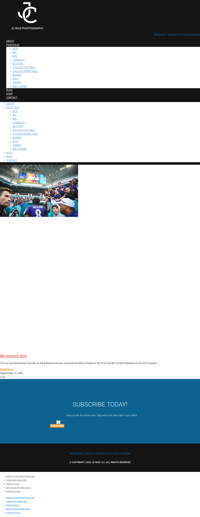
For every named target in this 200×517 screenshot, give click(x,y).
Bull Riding (19, 86)
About (10, 41)
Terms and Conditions (16, 480)
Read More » (7, 369)
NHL (14, 56)
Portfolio (12, 44)
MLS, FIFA (17, 63)
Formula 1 (19, 59)
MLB (15, 48)
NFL (14, 52)
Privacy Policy (13, 484)
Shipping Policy (13, 492)
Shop (9, 93)
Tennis (16, 82)
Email (53, 422)
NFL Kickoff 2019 (13, 356)
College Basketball (25, 71)
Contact (11, 97)
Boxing (16, 74)
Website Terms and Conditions (20, 476)
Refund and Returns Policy (18, 488)
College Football (23, 67)
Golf (15, 78)
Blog (9, 90)
